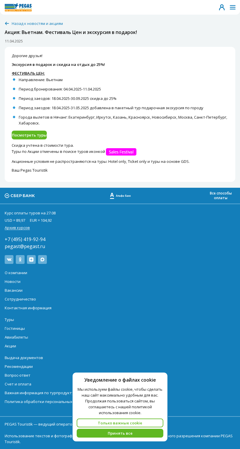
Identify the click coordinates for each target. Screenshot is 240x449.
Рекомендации (19, 366)
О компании (16, 272)
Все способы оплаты (221, 195)
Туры (9, 319)
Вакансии (14, 290)
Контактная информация (28, 307)
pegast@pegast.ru (25, 246)
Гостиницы (15, 328)
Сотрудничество (20, 299)
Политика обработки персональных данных (46, 401)
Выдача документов (24, 357)
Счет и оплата (18, 384)
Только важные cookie (120, 423)
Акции (10, 346)
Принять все (120, 433)
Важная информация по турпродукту (39, 392)
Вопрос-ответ (17, 375)
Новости (12, 281)
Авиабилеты (16, 337)
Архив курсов (17, 227)
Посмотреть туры (29, 135)
